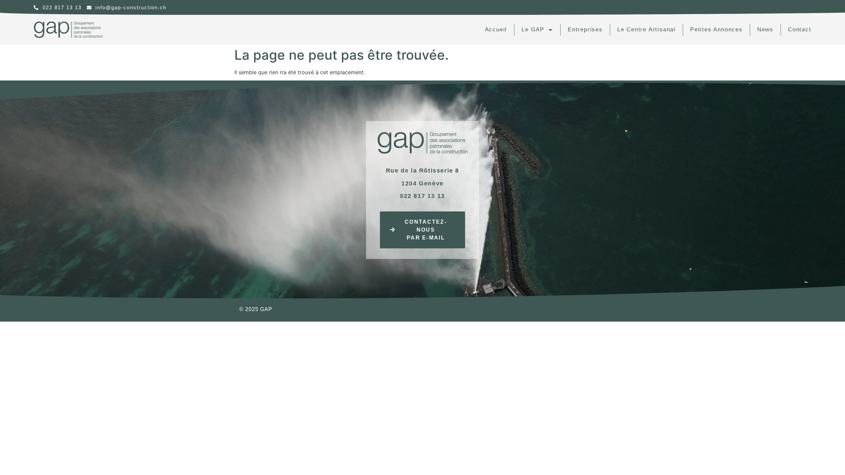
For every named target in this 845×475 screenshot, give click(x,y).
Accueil (496, 29)
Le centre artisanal (646, 29)
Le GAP (533, 29)
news (765, 29)
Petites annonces (716, 29)
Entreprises (585, 29)
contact (799, 29)
